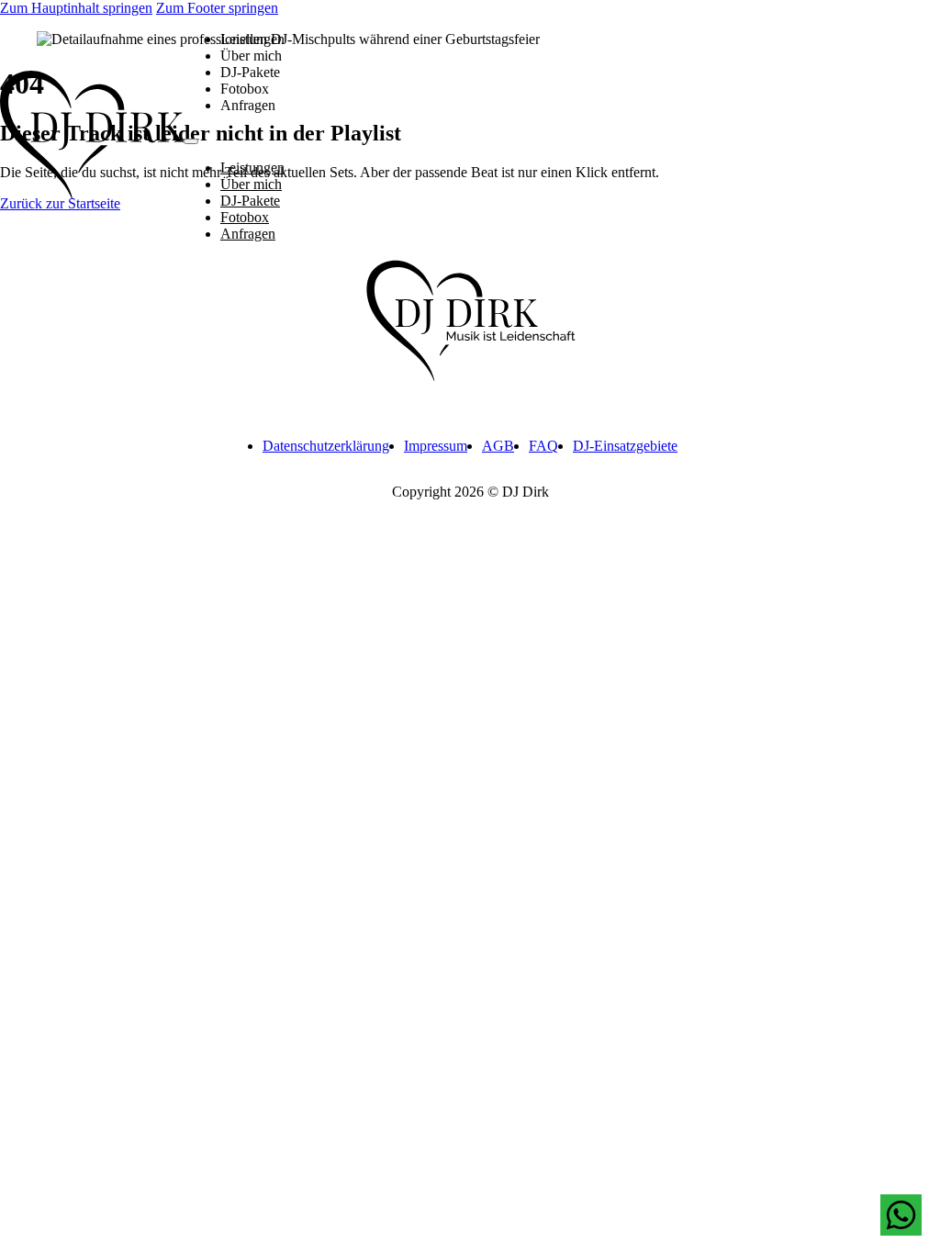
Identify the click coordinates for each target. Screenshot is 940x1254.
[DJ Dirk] (92, 137)
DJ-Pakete (250, 72)
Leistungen (252, 39)
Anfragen (247, 105)
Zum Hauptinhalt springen (76, 8)
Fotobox (244, 88)
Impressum (435, 445)
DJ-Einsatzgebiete (625, 445)
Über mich (251, 55)
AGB (498, 445)
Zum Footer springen (217, 8)
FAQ (543, 445)
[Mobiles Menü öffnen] (191, 141)
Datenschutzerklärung (326, 445)
